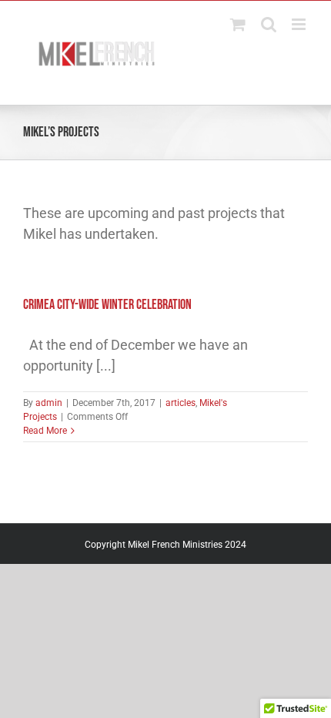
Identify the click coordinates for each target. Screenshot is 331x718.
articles (181, 403)
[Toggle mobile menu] (300, 24)
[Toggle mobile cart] (238, 24)
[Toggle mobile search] (268, 24)
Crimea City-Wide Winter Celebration (107, 305)
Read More (45, 430)
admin (48, 403)
